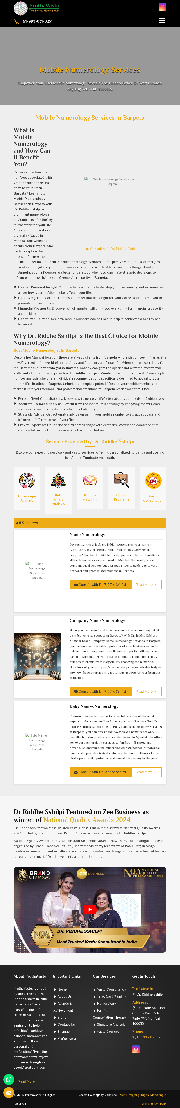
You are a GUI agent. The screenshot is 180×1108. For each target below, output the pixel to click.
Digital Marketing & (153, 1095)
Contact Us (66, 1025)
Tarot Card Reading (111, 996)
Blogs (61, 1018)
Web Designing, (130, 1095)
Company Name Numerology (97, 620)
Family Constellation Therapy (109, 1014)
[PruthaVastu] (37, 8)
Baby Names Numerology (94, 706)
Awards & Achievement (63, 1007)
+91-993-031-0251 (36, 21)
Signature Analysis (111, 1025)
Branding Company (153, 1103)
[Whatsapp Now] (8, 1079)
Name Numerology (87, 534)
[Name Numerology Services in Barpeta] (37, 571)
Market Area (66, 1039)
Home (62, 989)
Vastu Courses (107, 1032)
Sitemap (63, 1032)
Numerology (106, 1003)
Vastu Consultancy (111, 989)
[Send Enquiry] (8, 1092)
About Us (64, 996)
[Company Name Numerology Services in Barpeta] (37, 657)
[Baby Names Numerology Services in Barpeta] (37, 742)
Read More (26, 1081)
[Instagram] (162, 7)
